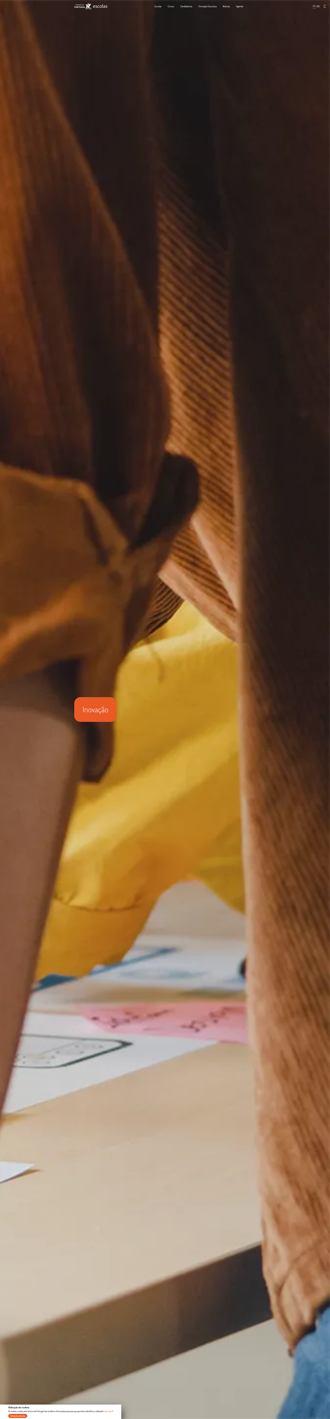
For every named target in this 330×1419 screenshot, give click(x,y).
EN (318, 6)
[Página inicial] (91, 6)
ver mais (108, 1411)
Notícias (226, 6)
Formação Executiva (208, 6)
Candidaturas (186, 6)
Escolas (158, 6)
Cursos (171, 6)
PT (314, 6)
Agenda (239, 6)
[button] (324, 6)
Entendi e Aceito (17, 1416)
